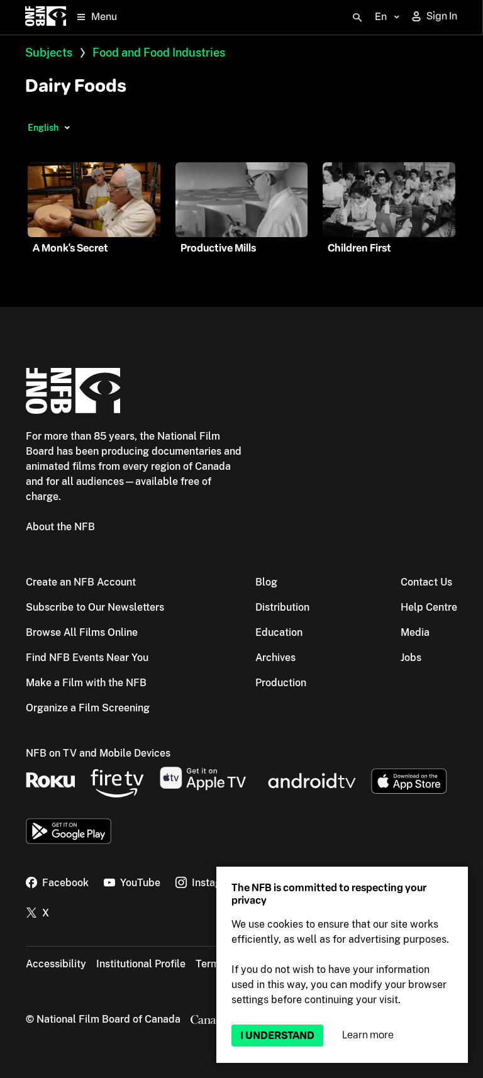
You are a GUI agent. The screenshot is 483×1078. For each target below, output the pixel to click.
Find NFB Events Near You (87, 658)
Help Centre (429, 607)
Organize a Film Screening (88, 708)
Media (415, 632)
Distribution (282, 607)
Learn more (368, 1035)
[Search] (357, 17)
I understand (277, 1036)
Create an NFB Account (81, 582)
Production (280, 683)
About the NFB (60, 527)
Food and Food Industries (158, 52)
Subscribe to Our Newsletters (95, 607)
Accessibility (56, 964)
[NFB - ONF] (45, 17)
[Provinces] (67, 127)
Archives (275, 658)
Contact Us (426, 582)
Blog (266, 582)
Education (279, 632)
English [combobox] (43, 128)
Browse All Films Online (82, 632)
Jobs (411, 658)
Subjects (48, 52)
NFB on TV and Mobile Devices (98, 753)
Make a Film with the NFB (86, 683)
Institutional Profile (141, 964)
